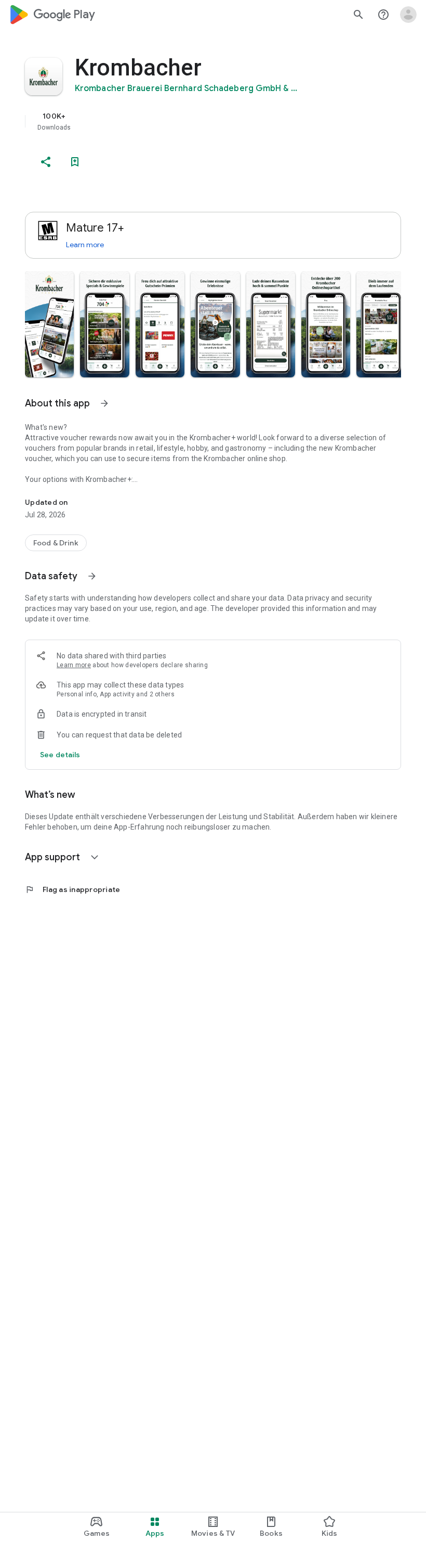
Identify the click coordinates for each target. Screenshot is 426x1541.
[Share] (45, 161)
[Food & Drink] (56, 543)
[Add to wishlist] (74, 161)
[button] (49, 324)
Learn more (85, 244)
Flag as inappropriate (72, 889)
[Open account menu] (408, 14)
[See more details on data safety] (60, 754)
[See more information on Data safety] (91, 576)
